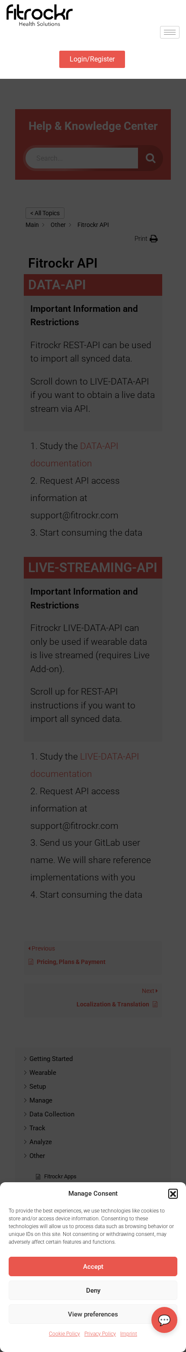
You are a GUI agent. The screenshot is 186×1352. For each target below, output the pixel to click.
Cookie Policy (64, 1334)
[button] (173, 1193)
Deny (93, 1290)
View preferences (93, 1314)
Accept (93, 1267)
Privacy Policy (100, 1334)
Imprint (128, 1334)
